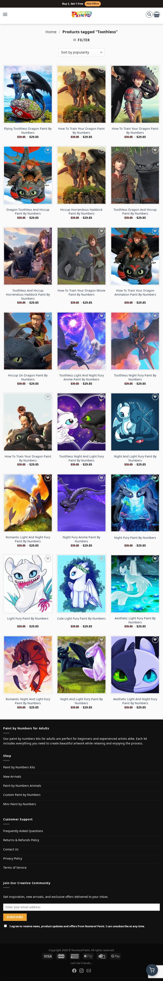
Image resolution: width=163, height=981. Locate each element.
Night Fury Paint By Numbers (135, 538)
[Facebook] (74, 970)
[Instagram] (81, 970)
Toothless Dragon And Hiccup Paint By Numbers (135, 212)
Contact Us (10, 849)
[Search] (149, 14)
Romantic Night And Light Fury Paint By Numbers (28, 701)
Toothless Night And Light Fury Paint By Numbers (81, 458)
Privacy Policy (12, 858)
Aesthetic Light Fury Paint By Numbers (135, 620)
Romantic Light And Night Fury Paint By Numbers (28, 539)
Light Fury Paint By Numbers (27, 618)
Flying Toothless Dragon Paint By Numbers (28, 131)
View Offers (93, 3)
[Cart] (156, 14)
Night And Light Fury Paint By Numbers (135, 458)
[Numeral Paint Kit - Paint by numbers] (82, 14)
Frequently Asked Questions (23, 831)
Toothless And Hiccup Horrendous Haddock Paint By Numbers (28, 294)
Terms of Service (15, 867)
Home (50, 31)
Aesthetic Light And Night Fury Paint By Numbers (135, 701)
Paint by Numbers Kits (19, 767)
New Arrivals (12, 776)
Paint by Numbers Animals (22, 786)
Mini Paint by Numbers (19, 804)
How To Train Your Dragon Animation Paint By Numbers (135, 292)
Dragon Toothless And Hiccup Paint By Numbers (27, 212)
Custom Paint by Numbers (22, 795)
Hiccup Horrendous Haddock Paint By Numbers (81, 212)
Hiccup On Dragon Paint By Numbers (28, 377)
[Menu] (7, 14)
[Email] (89, 970)
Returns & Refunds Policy (21, 840)
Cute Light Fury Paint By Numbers (81, 618)
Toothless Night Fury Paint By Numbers (135, 377)
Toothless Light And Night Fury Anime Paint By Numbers (81, 377)
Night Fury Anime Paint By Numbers (81, 539)
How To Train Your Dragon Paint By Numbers (81, 131)
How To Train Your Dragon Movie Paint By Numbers (81, 292)
